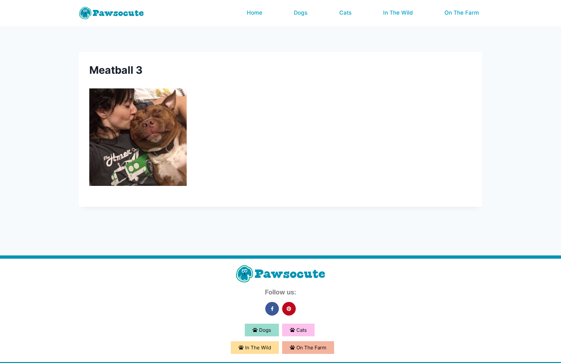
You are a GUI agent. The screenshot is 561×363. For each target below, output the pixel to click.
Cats (345, 12)
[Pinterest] (289, 309)
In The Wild (398, 12)
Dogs (300, 12)
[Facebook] (272, 309)
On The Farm (461, 12)
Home (254, 12)
